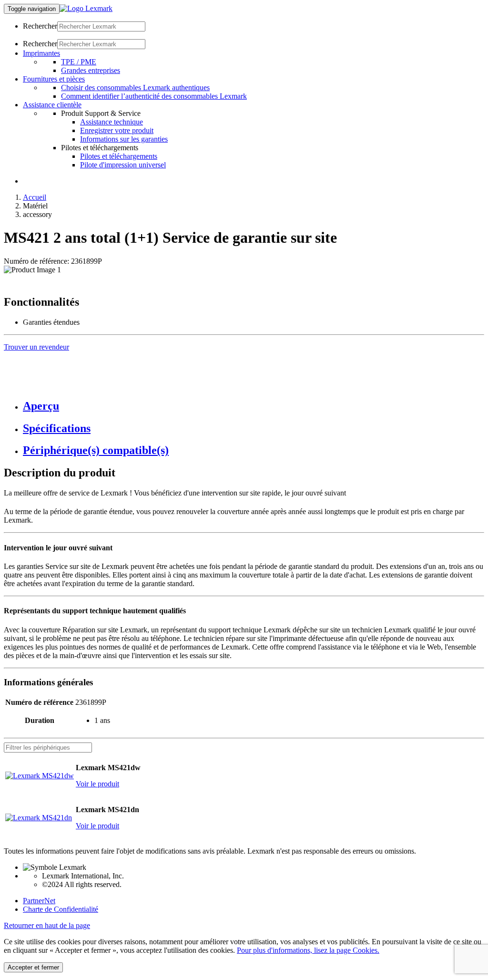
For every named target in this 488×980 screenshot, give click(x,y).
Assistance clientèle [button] (52, 105)
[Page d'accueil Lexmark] (86, 8)
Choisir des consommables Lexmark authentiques (135, 87)
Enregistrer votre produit (116, 130)
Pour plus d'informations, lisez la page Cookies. (308, 950)
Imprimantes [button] (41, 53)
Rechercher (40, 26)
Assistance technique (111, 122)
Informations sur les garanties (124, 139)
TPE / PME (78, 62)
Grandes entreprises (90, 70)
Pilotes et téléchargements (118, 156)
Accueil (34, 197)
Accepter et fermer (33, 967)
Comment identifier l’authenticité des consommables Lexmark (154, 96)
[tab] (253, 406)
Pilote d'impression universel (123, 165)
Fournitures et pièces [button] (54, 79)
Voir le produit (97, 784)
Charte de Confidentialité (60, 909)
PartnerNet (39, 901)
